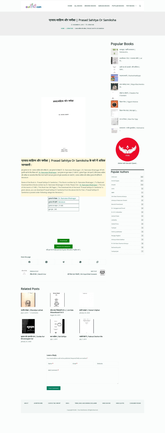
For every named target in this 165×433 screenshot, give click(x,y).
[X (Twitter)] (46, 262)
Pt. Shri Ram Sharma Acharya (119, 243)
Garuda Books (104, 6)
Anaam (113, 185)
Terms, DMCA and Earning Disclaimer (86, 403)
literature (91, 25)
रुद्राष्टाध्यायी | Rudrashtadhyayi (130, 76)
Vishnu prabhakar (116, 232)
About (26, 403)
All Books (78, 6)
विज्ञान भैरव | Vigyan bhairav (129, 102)
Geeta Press (115, 224)
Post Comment (54, 388)
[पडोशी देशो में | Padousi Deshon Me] (92, 326)
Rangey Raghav (116, 235)
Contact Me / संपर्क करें (54, 403)
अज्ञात (112, 192)
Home (70, 6)
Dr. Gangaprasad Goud (118, 208)
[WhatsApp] (80, 262)
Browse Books (90, 6)
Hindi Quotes (120, 403)
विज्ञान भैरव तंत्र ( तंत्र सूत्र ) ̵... (128, 110)
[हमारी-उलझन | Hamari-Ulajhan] (92, 300)
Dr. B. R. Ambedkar (116, 212)
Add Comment (53, 370)
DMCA (67, 403)
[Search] (140, 6)
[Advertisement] (63, 55)
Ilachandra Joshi (116, 247)
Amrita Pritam (115, 216)
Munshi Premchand (117, 204)
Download (63, 241)
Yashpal (113, 228)
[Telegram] (63, 262)
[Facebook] (29, 262)
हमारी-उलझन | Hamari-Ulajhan (89, 310)
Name (50, 363)
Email (75, 363)
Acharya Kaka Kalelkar (118, 239)
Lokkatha (114, 220)
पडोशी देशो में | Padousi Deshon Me (91, 336)
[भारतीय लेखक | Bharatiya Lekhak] (34, 300)
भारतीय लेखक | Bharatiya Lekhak (32, 310)
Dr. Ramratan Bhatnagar (47, 172)
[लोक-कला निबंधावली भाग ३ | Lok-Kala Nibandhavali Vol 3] (63, 300)
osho (112, 188)
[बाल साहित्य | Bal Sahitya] (63, 326)
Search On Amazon (63, 246)
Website (100, 363)
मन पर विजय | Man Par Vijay (129, 119)
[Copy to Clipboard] (97, 262)
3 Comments (34, 313)
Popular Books (118, 6)
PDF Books (130, 6)
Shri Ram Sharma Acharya (119, 196)
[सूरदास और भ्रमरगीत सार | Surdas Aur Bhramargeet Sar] (34, 326)
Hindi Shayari (106, 403)
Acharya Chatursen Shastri (119, 200)
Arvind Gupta (115, 181)
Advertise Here (38, 403)
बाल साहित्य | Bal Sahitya (58, 336)
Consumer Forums (135, 403)
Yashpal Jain (114, 251)
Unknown (114, 177)
